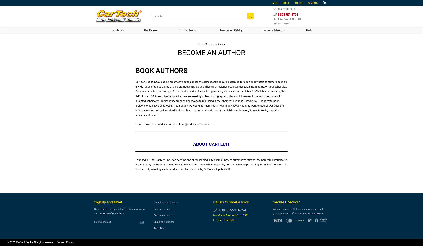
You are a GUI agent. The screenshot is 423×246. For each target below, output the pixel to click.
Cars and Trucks (188, 30)
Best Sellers (117, 30)
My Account (313, 2)
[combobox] (199, 16)
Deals (309, 30)
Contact (286, 2)
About (275, 2)
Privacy (70, 242)
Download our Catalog (230, 30)
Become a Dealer (163, 209)
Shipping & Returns (164, 221)
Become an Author (164, 215)
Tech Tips (298, 2)
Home (201, 44)
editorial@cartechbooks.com (192, 124)
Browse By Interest (273, 30)
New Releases (151, 30)
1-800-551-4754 (288, 14)
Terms (60, 242)
